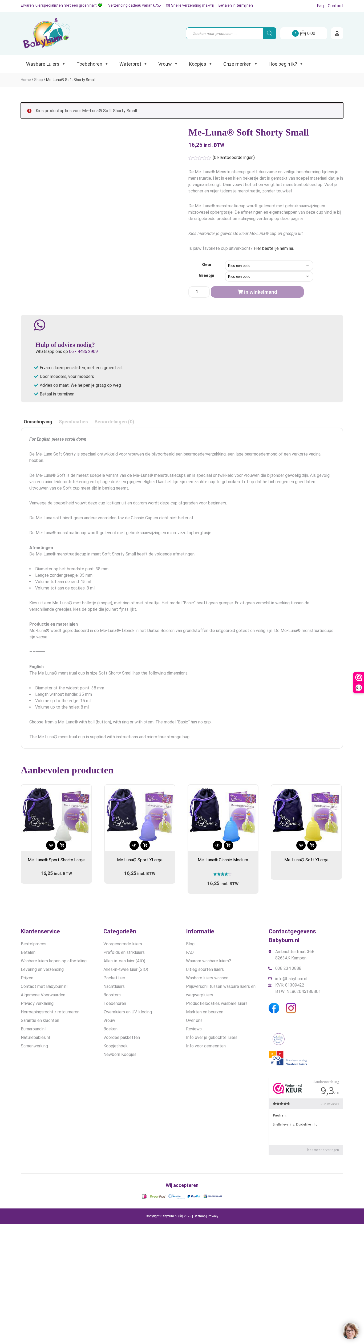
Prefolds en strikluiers (124, 952)
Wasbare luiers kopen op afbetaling (54, 960)
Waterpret (130, 64)
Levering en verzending (42, 969)
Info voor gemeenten (206, 1045)
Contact (335, 5)
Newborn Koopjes (119, 1054)
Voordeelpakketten (121, 1037)
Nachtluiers (114, 986)
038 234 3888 (288, 968)
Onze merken (237, 64)
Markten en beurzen (204, 1011)
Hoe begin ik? (283, 64)
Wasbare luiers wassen (207, 977)
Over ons (194, 1020)
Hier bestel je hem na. (274, 248)
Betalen (28, 952)
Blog (190, 943)
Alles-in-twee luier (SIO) (125, 969)
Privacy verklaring (37, 1003)
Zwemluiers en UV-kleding (127, 1011)
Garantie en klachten (40, 1020)
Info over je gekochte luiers (211, 1037)
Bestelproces (33, 943)
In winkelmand (260, 292)
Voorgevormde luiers (122, 943)
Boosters (112, 994)
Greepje (206, 275)
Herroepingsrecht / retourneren (50, 1011)
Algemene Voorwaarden (43, 994)
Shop (38, 80)
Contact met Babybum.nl (44, 986)
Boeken (110, 1028)
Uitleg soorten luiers (205, 969)
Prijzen (27, 977)
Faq (320, 5)
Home (26, 80)
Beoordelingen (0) (114, 421)
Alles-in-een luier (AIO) (124, 960)
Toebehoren (89, 64)
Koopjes (197, 64)
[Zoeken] (269, 33)
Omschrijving (38, 421)
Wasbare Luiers (42, 64)
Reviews (194, 1028)
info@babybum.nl (291, 978)
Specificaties (73, 421)
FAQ (190, 952)
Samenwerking (34, 1045)
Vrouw (165, 64)
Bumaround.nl (33, 1028)
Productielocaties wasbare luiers (217, 1003)
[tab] (38, 422)
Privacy (213, 1216)
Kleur (206, 264)
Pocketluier (114, 977)
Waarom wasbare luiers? (208, 960)
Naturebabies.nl (35, 1037)
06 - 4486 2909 (83, 351)
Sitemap (199, 1216)
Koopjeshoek (115, 1045)
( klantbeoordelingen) (234, 157)
